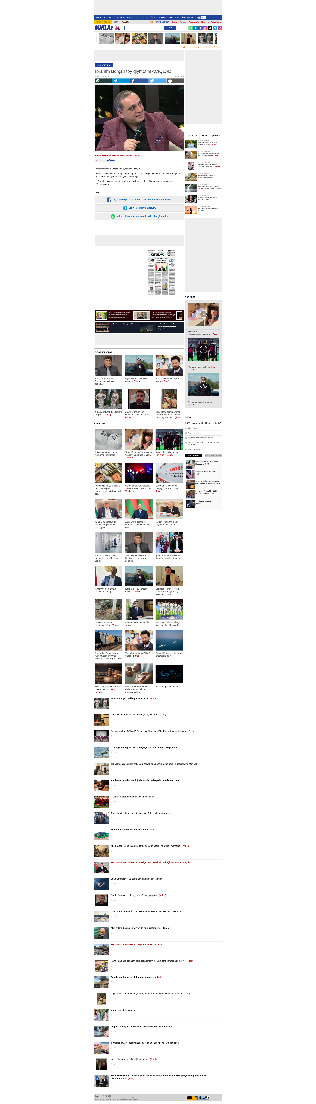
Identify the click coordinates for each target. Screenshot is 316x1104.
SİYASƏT (120, 17)
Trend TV (125, 22)
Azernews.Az (194, 22)
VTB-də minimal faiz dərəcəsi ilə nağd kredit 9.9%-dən (117, 155)
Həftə (204, 136)
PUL (151, 22)
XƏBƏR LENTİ (100, 17)
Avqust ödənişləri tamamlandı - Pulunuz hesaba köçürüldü (141, 1026)
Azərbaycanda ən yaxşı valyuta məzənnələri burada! (203, 47)
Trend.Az (183, 22)
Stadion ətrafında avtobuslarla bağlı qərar (133, 829)
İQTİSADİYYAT (132, 17)
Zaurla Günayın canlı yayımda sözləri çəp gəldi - (138, 895)
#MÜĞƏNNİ (110, 160)
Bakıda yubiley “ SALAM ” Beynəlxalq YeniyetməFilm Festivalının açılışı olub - (152, 731)
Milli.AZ (103, 27)
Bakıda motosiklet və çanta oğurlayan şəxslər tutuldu (137, 879)
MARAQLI (162, 17)
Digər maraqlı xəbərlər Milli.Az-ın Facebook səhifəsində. (142, 199)
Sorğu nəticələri (213, 456)
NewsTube (188, 17)
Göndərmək (193, 456)
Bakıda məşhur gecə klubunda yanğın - (136, 977)
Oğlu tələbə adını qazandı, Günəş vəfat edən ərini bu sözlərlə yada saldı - (150, 993)
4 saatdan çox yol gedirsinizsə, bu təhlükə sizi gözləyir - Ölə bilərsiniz (145, 1043)
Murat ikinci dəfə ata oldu (123, 1010)
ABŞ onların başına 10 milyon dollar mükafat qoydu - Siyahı (140, 928)
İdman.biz (205, 22)
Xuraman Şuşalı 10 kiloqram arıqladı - (133, 698)
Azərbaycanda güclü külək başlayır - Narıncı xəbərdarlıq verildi (144, 747)
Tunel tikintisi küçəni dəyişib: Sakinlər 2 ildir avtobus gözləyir (140, 813)
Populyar (192, 136)
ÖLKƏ (111, 17)
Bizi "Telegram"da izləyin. (142, 208)
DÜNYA (152, 17)
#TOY (98, 160)
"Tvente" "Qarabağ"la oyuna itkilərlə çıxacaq (132, 796)
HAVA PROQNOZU (162, 22)
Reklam (107, 22)
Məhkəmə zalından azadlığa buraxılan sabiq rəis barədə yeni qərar (145, 780)
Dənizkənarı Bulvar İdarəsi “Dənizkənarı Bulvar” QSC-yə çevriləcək (146, 911)
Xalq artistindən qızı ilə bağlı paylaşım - (134, 1059)
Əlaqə (98, 22)
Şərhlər (216, 136)
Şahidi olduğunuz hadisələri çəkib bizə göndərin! (142, 216)
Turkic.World (216, 22)
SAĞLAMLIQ (173, 17)
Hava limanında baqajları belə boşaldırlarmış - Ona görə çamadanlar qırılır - (152, 961)
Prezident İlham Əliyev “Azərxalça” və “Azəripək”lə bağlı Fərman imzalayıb (150, 862)
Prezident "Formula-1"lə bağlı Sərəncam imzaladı (137, 944)
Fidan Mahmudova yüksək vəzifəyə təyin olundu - (138, 714)
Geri (95, 39)
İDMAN (144, 17)
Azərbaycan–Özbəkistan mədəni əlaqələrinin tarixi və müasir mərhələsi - (150, 846)
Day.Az (174, 22)
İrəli (221, 39)
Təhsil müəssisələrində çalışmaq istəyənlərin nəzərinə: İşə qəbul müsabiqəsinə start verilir (155, 764)
